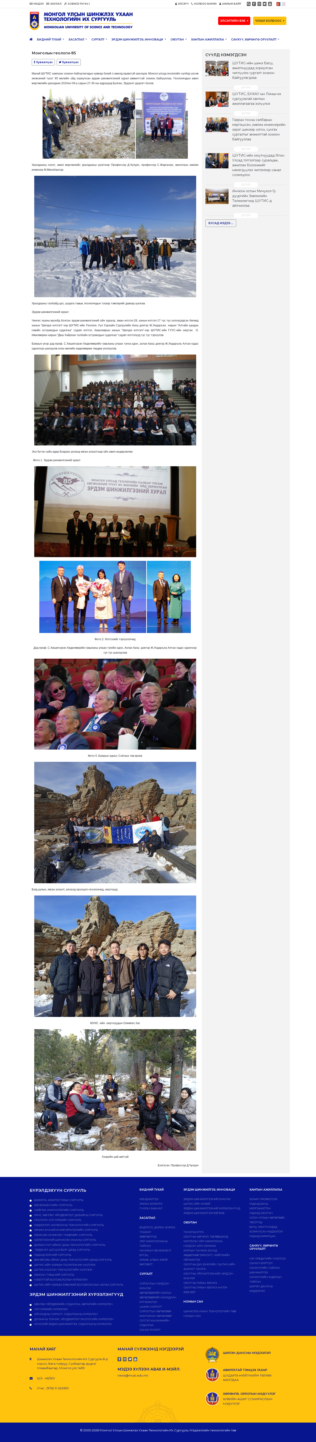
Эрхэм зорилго (151, 1203)
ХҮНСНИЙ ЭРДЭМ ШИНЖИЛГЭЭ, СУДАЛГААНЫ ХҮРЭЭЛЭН (73, 1324)
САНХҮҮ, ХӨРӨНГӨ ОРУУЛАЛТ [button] (254, 39)
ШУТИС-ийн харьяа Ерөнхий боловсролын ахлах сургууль (78, 1284)
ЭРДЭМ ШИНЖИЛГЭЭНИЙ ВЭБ (203, 1213)
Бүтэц (143, 1255)
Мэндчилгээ (148, 1199)
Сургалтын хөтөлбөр (155, 1311)
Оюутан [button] (177, 39)
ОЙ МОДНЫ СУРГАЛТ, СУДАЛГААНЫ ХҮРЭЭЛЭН (66, 1314)
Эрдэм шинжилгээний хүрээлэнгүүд (211, 1208)
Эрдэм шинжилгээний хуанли (206, 1199)
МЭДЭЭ (39, 3)
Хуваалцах (44, 62)
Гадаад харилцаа (262, 1236)
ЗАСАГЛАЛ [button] (76, 39)
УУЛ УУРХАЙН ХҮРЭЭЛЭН (51, 1309)
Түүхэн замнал (150, 1208)
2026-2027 (189, 1292)
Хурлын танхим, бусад (200, 1250)
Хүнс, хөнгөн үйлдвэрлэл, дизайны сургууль (68, 1215)
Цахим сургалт (150, 1306)
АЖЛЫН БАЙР (231, 3)
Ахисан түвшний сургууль (54, 1274)
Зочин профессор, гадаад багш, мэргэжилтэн (263, 1204)
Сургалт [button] (98, 39)
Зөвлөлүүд (147, 1236)
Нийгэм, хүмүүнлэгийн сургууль (59, 1210)
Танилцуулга (193, 1232)
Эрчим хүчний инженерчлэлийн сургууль (66, 1230)
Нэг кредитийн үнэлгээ (267, 1258)
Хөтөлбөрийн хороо (155, 1292)
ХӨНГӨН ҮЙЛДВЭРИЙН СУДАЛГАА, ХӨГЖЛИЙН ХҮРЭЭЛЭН (73, 1304)
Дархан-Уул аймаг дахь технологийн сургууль (69, 1245)
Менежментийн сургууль (53, 1205)
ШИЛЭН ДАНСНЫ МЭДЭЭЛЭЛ (247, 1353)
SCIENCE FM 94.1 (78, 3)
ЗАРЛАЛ (56, 3)
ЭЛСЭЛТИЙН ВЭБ (232, 20)
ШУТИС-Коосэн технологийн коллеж (63, 1269)
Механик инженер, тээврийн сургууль (63, 1235)
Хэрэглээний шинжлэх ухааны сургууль (65, 1239)
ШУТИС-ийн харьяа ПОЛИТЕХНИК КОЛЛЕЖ (65, 1264)
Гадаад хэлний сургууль (52, 1255)
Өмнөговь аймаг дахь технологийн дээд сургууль (73, 1259)
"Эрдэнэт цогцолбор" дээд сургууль (62, 1249)
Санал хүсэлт (150, 1329)
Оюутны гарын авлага (200, 1283)
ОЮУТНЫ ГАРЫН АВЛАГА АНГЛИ (205, 1287)
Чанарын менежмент (155, 1250)
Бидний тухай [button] (49, 39)
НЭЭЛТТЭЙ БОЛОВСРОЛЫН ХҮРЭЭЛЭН (61, 1279)
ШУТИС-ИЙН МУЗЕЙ (196, 1203)
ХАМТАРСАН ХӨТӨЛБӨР (155, 1316)
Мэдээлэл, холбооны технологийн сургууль (69, 1225)
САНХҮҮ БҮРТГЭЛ (261, 1263)
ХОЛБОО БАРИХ (205, 3)
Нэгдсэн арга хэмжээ (199, 1245)
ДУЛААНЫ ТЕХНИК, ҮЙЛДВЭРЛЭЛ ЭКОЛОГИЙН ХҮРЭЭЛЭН (74, 1319)
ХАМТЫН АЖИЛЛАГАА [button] (208, 39)
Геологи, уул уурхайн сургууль (57, 1220)
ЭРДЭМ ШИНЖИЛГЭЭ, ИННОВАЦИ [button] (138, 39)
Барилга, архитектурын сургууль (58, 1200)
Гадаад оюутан (261, 1213)
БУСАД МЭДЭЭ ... (220, 223)
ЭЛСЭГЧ (183, 3)
